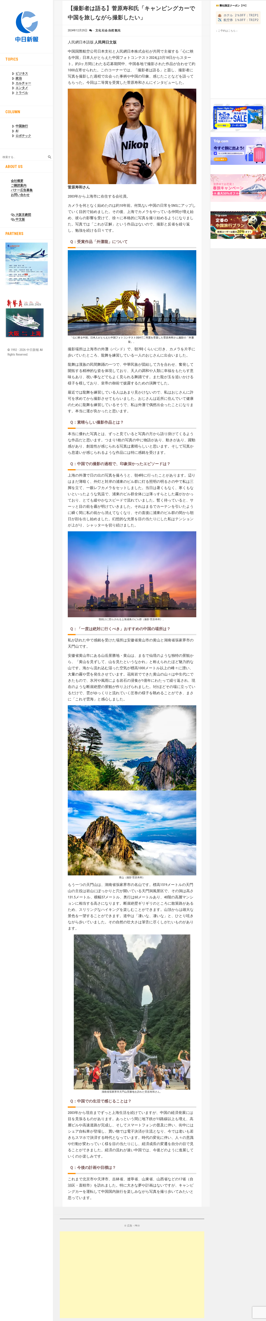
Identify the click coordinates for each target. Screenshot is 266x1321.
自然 (111, 30)
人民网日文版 (105, 42)
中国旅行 (22, 126)
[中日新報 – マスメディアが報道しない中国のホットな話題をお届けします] (27, 26)
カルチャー (23, 83)
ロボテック (23, 136)
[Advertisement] (132, 1274)
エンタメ (22, 88)
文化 (98, 30)
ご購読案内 (18, 185)
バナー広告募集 (22, 190)
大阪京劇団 (23, 214)
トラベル (22, 92)
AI (17, 131)
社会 (105, 30)
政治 (19, 78)
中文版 (20, 219)
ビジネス (22, 73)
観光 (118, 30)
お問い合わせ (20, 195)
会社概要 (17, 181)
